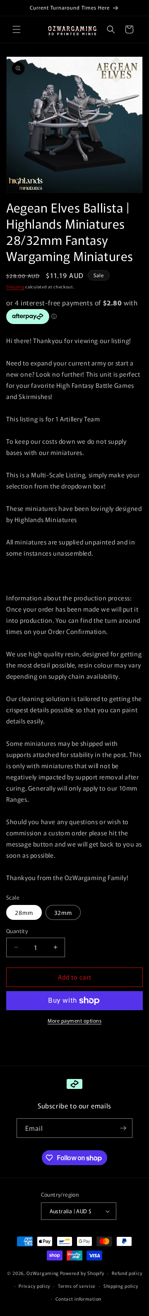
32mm (63, 912)
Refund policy (127, 1273)
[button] (16, 29)
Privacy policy (34, 1285)
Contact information (78, 1298)
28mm (24, 912)
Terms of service (77, 1285)
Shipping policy (120, 1285)
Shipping (15, 286)
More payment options (74, 1020)
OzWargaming (42, 1273)
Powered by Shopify (82, 1273)
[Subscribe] (123, 1128)
